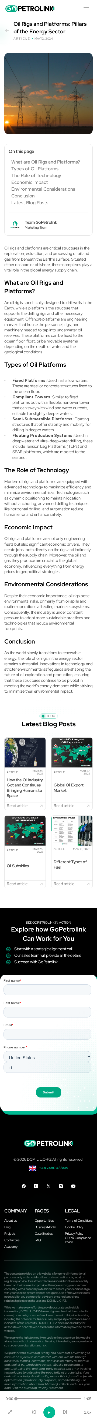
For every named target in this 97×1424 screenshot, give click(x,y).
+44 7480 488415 (53, 1168)
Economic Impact (29, 182)
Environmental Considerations (43, 189)
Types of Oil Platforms (34, 169)
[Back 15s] (33, 1412)
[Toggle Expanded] (10, 1412)
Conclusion (23, 196)
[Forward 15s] (65, 1412)
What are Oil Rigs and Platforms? (45, 162)
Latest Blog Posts (29, 202)
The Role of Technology (36, 175)
